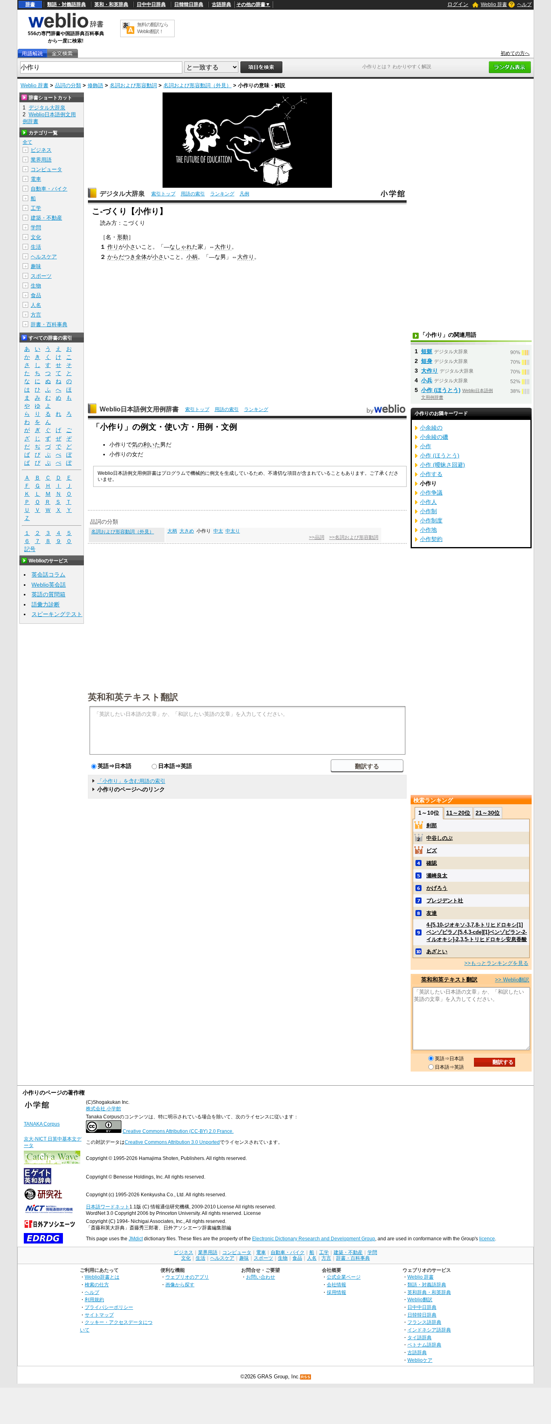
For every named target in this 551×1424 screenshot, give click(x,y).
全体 (141, 257)
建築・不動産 (46, 218)
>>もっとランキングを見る (496, 963)
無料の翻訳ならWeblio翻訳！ (152, 28)
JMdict (136, 1239)
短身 (426, 361)
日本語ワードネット (107, 1207)
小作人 (428, 502)
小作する (431, 474)
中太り (232, 530)
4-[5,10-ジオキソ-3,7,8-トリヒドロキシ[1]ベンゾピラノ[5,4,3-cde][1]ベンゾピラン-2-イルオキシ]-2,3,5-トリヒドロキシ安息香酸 (476, 932)
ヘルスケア (44, 257)
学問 (36, 227)
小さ (130, 246)
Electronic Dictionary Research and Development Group (313, 1239)
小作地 (428, 529)
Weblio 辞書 (494, 4)
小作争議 (431, 492)
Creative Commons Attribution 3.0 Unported (172, 1142)
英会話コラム (48, 574)
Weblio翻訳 (419, 1299)
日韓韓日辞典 (188, 4)
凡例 (244, 194)
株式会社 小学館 (103, 1109)
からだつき (121, 257)
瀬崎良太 (436, 875)
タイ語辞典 (419, 1337)
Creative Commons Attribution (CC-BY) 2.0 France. (178, 1131)
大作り (223, 246)
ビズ (431, 850)
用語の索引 (193, 194)
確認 (431, 863)
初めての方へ (515, 53)
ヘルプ (524, 4)
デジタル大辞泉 (122, 193)
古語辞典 (221, 4)
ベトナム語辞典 (424, 1344)
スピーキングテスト (56, 614)
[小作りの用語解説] (32, 53)
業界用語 (41, 160)
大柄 (172, 530)
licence (487, 1239)
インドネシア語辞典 (429, 1329)
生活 (36, 247)
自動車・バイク (49, 189)
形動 (122, 237)
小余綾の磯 (434, 437)
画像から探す (179, 1284)
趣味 (36, 266)
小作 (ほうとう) (441, 390)
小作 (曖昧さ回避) (442, 464)
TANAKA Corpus (42, 1124)
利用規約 (94, 1299)
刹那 (431, 825)
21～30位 (488, 813)
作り (113, 246)
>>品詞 (316, 537)
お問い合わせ (260, 1276)
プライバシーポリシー (109, 1307)
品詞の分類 (68, 85)
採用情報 (336, 1292)
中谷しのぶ (439, 838)
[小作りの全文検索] (62, 53)
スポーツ (41, 276)
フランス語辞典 (424, 1322)
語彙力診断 (45, 604)
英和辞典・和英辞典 (429, 1292)
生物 (36, 286)
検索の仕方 (97, 1284)
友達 (431, 913)
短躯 (426, 351)
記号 (29, 549)
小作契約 (431, 539)
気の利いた (146, 444)
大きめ (186, 530)
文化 (36, 237)
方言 (36, 315)
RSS (306, 1377)
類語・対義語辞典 (66, 4)
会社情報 (336, 1284)
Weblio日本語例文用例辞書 (139, 409)
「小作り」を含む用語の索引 (131, 781)
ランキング (222, 194)
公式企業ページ (344, 1276)
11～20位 (458, 813)
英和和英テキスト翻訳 (133, 696)
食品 (36, 295)
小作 (425, 446)
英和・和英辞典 (111, 4)
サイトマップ (99, 1314)
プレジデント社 (444, 901)
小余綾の (431, 427)
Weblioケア (419, 1360)
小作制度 (431, 520)
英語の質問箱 (48, 594)
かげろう (436, 888)
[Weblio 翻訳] (128, 28)
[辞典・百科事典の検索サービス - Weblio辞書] (66, 26)
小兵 (426, 380)
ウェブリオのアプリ (187, 1276)
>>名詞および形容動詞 (353, 537)
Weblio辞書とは (102, 1276)
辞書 (30, 4)
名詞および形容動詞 (133, 85)
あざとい (436, 951)
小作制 (428, 511)
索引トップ (163, 194)
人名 (36, 305)
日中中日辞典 (151, 4)
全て (27, 142)
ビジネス (41, 150)
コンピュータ (46, 169)
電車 (36, 179)
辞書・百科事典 (49, 324)
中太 (218, 530)
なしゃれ (180, 246)
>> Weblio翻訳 (512, 980)
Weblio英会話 (48, 584)
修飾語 (95, 85)
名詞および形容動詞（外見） (197, 85)
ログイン (457, 4)
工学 (36, 208)
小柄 (192, 257)
